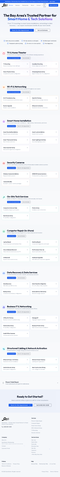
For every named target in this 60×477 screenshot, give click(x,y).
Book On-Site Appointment (20, 30)
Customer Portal (6, 448)
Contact (39, 5)
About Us (4, 440)
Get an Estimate (43, 30)
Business (18, 5)
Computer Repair (35, 423)
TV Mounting (34, 430)
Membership (25, 5)
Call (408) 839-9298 (42, 405)
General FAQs (34, 464)
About (32, 5)
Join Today (52, 1)
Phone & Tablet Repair (36, 421)
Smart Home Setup (36, 425)
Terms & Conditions (6, 464)
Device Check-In (11, 236)
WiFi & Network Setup (36, 428)
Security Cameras (35, 432)
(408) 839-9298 (44, 5)
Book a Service (53, 5)
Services (11, 5)
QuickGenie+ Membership (8, 442)
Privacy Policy (16, 464)
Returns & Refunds (6, 466)
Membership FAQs (43, 464)
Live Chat (53, 464)
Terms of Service (54, 471)
